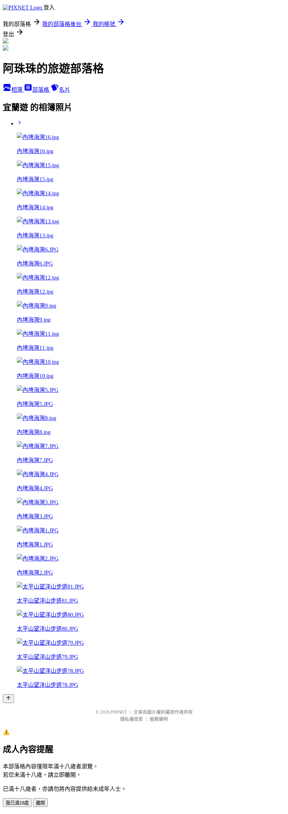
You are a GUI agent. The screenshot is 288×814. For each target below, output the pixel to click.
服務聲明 (159, 719)
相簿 (17, 90)
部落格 (41, 90)
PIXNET (119, 712)
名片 (64, 90)
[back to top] (8, 698)
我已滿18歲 (17, 803)
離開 (40, 803)
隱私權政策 (131, 719)
